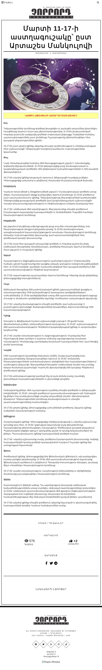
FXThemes (70, 631)
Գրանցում (56, 633)
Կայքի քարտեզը (55, 635)
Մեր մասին (38, 635)
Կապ (67, 635)
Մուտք (43, 633)
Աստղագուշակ (59, 53)
